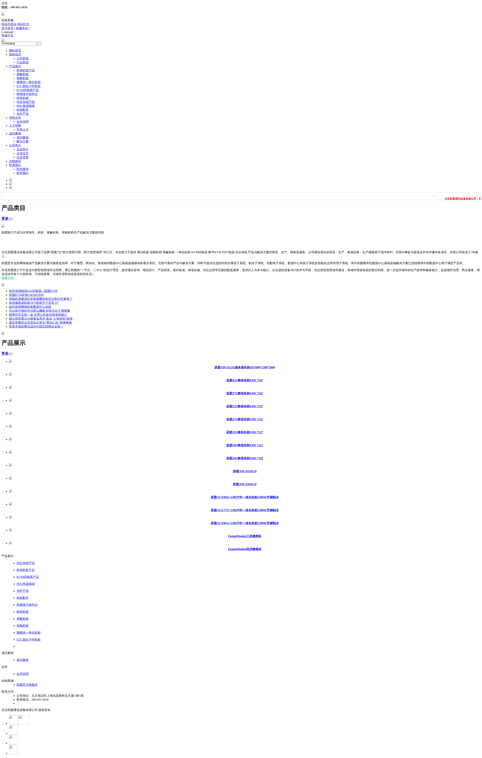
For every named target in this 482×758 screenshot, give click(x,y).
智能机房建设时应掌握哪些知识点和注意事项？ (40, 298)
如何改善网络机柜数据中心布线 (30, 306)
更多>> (7, 218)
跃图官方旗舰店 (27, 684)
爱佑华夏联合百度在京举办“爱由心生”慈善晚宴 (40, 322)
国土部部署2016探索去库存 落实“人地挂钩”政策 (41, 318)
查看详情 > (9, 278)
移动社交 (23, 24)
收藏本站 (22, 28)
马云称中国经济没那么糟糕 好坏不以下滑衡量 (39, 310)
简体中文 (8, 35)
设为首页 (8, 28)
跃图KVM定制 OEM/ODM (26, 295)
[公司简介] (3, 285)
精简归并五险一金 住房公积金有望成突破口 (38, 314)
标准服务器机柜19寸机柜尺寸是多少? (34, 302)
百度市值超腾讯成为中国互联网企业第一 (36, 326)
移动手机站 (9, 24)
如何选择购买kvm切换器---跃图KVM (33, 291)
